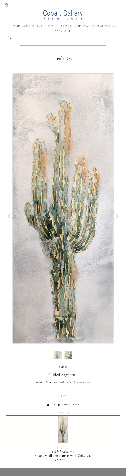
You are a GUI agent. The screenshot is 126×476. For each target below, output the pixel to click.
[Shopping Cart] (6, 5)
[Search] (9, 37)
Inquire (63, 412)
